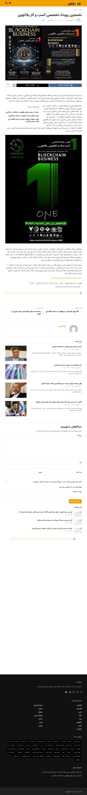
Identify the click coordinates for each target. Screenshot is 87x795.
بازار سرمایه (56, 741)
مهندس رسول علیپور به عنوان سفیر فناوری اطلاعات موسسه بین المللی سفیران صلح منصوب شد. (45, 512)
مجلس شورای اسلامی (37, 752)
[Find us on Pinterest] (70, 692)
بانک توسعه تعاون (41, 741)
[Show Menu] (10, 3)
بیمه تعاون (35, 745)
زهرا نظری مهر (35, 749)
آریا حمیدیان (77, 741)
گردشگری (78, 760)
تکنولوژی (79, 722)
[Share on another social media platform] (14, 85)
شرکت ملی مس (11, 749)
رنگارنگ (79, 729)
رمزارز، (61, 283)
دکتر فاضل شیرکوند (70, 283)
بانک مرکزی (77, 745)
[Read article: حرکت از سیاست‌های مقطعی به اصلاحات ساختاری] (16, 353)
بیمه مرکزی (20, 745)
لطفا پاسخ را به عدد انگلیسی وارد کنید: (70, 487)
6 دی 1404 (70, 386)
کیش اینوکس (16, 756)
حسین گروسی (64, 749)
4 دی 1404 (70, 404)
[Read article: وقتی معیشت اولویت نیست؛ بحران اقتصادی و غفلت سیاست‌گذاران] (16, 390)
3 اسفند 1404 (69, 368)
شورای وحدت (77, 752)
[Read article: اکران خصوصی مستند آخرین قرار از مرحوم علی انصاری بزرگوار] (77, 522)
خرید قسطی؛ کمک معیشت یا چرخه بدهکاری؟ (23, 115)
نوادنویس (69, 20)
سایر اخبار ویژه (38, 705)
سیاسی (40, 708)
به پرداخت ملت (49, 745)
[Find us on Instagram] (73, 692)
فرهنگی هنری (38, 715)
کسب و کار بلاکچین (41, 283)
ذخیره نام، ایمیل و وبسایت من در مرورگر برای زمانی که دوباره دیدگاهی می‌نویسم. (57, 482)
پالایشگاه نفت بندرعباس (38, 756)
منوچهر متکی (57, 756)
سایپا (28, 749)
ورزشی (40, 726)
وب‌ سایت (79, 472)
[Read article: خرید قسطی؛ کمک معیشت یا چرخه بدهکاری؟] (16, 371)
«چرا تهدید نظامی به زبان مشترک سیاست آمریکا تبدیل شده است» (62, 772)
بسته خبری (69, 745)
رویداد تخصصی (53, 283)
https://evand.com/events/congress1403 (66, 278)
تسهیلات (78, 749)
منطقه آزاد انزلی (76, 756)
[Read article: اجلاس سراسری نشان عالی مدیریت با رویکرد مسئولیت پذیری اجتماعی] (77, 530)
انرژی (80, 712)
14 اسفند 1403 (58, 20)
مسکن (40, 719)
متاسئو (32, 283)
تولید (72, 749)
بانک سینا (31, 741)
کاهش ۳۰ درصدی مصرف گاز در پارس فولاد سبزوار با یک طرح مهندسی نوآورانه (59, 402)
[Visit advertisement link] (43, 296)
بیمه (80, 719)
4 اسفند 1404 (69, 349)
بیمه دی (28, 745)
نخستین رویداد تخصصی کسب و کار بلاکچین (68, 287)
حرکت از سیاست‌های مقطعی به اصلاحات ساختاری (22, 112)
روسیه (43, 749)
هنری (40, 722)
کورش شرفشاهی (26, 756)
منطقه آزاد (19, 752)
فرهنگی (40, 712)
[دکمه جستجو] (6, 3)
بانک (80, 715)
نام (80, 462)
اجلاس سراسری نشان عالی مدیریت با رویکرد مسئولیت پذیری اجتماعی (52, 528)
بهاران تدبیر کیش (60, 745)
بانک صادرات (23, 741)
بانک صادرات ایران (13, 741)
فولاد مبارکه (48, 752)
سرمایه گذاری (21, 749)
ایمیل (39, 472)
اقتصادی (75, 10)
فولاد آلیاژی (56, 752)
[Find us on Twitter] (78, 692)
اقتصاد (69, 741)
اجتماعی (79, 705)
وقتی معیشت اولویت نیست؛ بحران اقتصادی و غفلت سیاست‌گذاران (23, 120)
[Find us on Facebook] (81, 692)
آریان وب (68, 792)
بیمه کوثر (13, 745)
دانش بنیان (50, 749)
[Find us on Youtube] (66, 692)
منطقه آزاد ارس (10, 752)
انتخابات (63, 741)
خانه (80, 10)
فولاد (63, 752)
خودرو (80, 726)
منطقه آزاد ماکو (66, 756)
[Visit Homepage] (74, 3)
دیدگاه (79, 435)
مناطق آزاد (27, 752)
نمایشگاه (49, 756)
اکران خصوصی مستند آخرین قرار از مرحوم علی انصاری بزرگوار (54, 520)
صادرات (69, 752)
